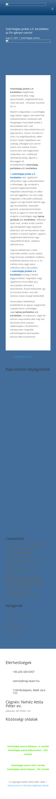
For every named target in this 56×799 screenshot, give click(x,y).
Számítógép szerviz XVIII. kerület (28, 765)
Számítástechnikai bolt (14, 573)
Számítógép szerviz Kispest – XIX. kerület (28, 769)
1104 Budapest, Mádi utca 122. (29, 691)
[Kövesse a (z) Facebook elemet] (8, 729)
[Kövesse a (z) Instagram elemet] (20, 729)
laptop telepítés (17, 561)
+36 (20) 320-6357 (23, 671)
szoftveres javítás (20, 569)
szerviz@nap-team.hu (26, 681)
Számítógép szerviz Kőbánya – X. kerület (28, 746)
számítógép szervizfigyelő (19, 589)
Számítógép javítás (23, 356)
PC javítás (20, 565)
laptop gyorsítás (27, 548)
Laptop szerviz (13, 619)
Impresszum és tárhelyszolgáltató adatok (28, 785)
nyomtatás (10, 565)
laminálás (9, 549)
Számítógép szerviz (30, 37)
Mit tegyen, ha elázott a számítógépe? (28, 411)
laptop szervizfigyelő (41, 557)
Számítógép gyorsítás (24, 577)
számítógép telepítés (21, 593)
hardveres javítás (32, 543)
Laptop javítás (19, 552)
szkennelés (30, 565)
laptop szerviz (19, 556)
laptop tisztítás (36, 561)
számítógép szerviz (25, 585)
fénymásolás (11, 544)
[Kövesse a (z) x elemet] (14, 729)
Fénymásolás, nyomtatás (18, 615)
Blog (8, 610)
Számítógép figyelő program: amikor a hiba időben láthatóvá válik (28, 487)
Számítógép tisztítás (17, 597)
